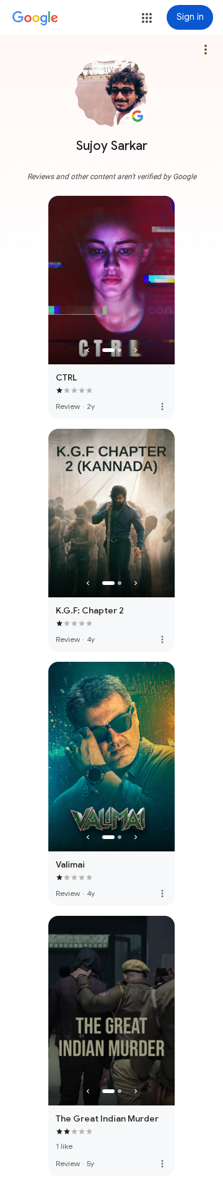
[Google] (35, 18)
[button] (146, 18)
